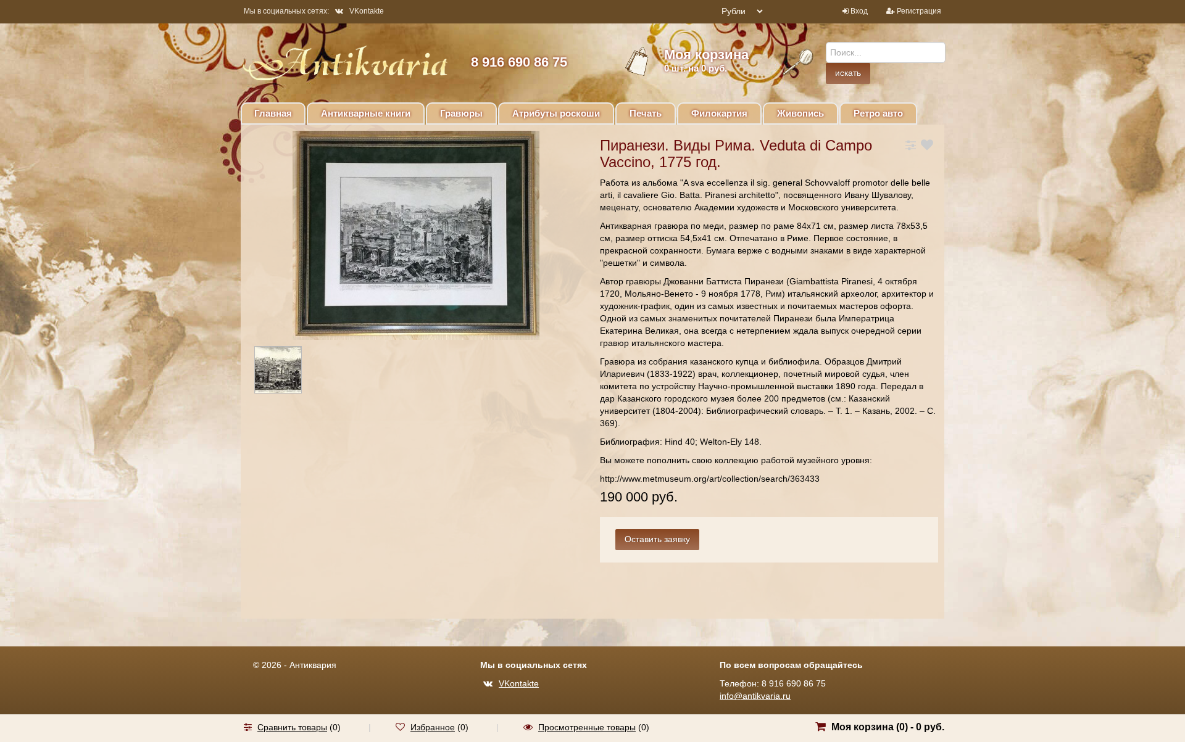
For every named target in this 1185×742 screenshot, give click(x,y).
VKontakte (366, 11)
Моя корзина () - (887, 727)
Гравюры (461, 113)
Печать (646, 113)
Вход (859, 11)
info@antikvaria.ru (755, 696)
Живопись (800, 113)
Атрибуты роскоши (556, 113)
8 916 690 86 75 (519, 62)
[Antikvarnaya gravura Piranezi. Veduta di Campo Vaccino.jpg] (288, 372)
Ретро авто (878, 113)
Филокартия (719, 113)
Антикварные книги (365, 113)
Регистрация (919, 11)
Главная (273, 113)
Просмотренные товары (587, 727)
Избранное (432, 727)
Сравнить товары (292, 727)
